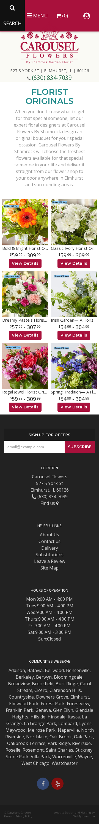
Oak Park (83, 737)
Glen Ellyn (63, 710)
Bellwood (54, 670)
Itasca (74, 717)
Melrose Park (42, 730)
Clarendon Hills (65, 690)
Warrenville (64, 757)
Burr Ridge (67, 684)
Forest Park (53, 703)
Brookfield (42, 684)
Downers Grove (52, 697)
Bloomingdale (68, 677)
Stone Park (17, 757)
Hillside (38, 717)
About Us (49, 535)
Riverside (81, 743)
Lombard (67, 723)
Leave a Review (49, 561)
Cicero (40, 690)
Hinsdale (56, 717)
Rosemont (33, 750)
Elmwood (18, 703)
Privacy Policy (23, 816)
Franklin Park (19, 710)
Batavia (35, 670)
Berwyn (44, 677)
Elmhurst (79, 697)
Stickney (83, 750)
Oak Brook (61, 737)
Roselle (13, 750)
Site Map (49, 568)
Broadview (19, 684)
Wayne (85, 757)
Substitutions (50, 555)
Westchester (65, 763)
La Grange (34, 723)
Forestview (78, 703)
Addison (17, 670)
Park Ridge (59, 743)
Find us (48, 503)
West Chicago (35, 763)
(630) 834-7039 (52, 78)
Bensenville (78, 670)
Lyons (85, 723)
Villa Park (40, 757)
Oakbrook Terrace (26, 743)
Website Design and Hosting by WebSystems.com (74, 814)
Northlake (36, 737)
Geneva (43, 710)
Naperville (68, 730)
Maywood (16, 730)
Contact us (49, 541)
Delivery (49, 548)
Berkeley (25, 677)
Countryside (21, 697)
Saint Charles (59, 750)
